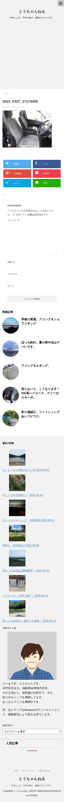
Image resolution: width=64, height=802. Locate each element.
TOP (16, 771)
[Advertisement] (32, 55)
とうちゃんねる (32, 12)
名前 (11, 262)
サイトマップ (28, 771)
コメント (13, 220)
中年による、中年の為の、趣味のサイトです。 (32, 785)
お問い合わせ (44, 771)
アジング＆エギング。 (36, 365)
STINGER (33, 795)
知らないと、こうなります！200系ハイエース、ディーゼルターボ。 (40, 393)
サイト (10, 285)
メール (12, 274)
